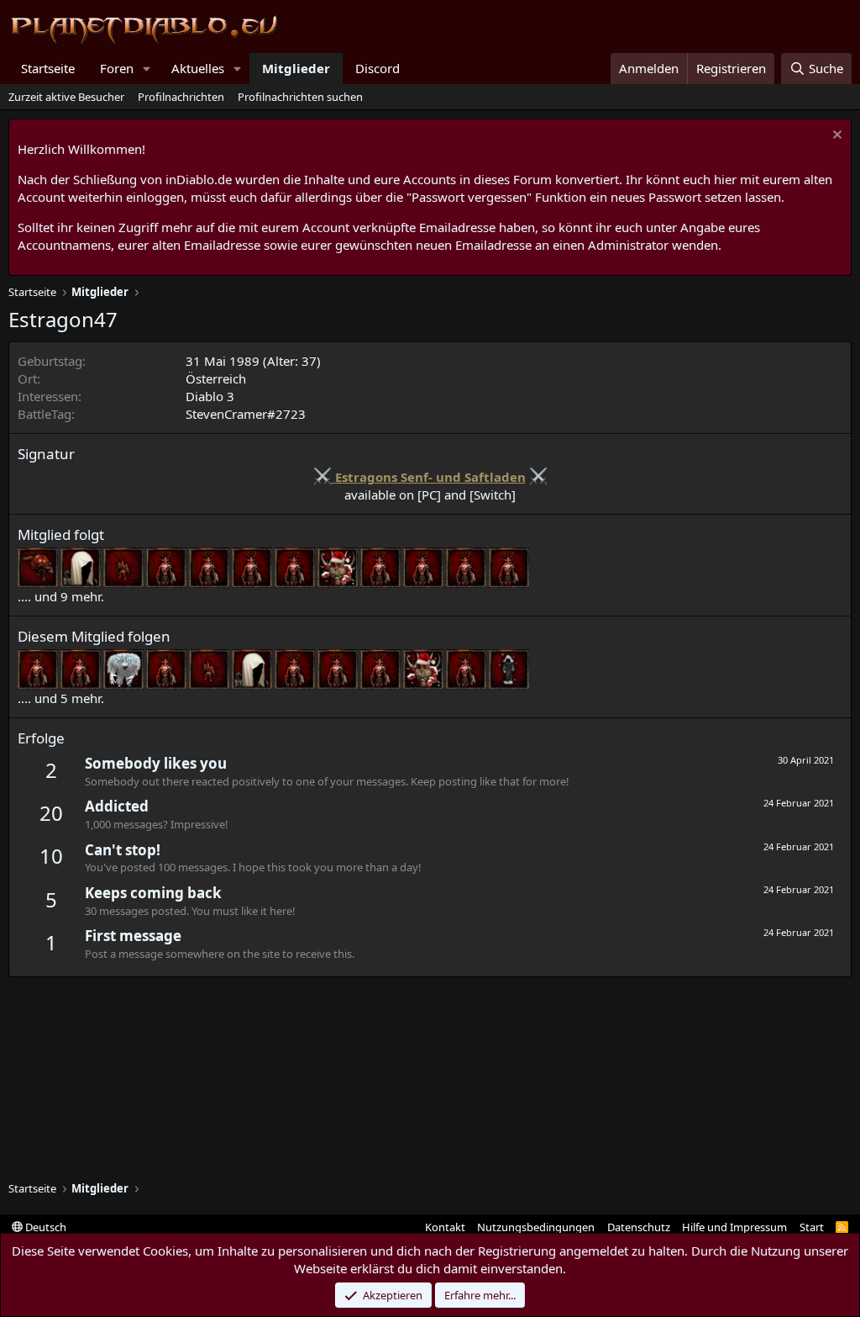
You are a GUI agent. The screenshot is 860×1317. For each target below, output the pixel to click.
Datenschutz (638, 1227)
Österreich (216, 378)
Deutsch (44, 1227)
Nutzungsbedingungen (536, 1227)
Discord (377, 68)
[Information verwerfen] (835, 136)
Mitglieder (296, 68)
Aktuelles (197, 68)
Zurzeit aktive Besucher (66, 96)
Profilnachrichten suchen (300, 96)
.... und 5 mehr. (61, 698)
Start (812, 1227)
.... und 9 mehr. (61, 596)
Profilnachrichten (181, 96)
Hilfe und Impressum (734, 1227)
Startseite (48, 68)
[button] (147, 68)
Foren (117, 68)
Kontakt (445, 1227)
